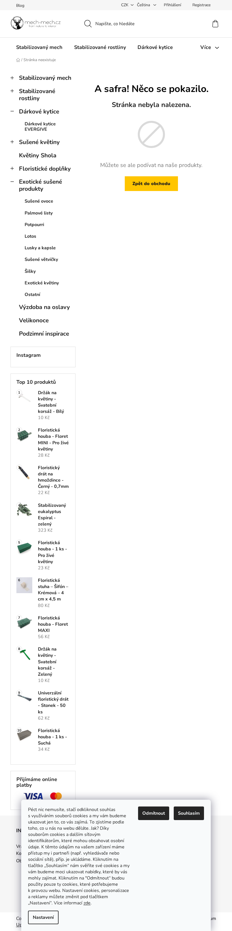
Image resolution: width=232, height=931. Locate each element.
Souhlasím (189, 813)
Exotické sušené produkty (40, 185)
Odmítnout (153, 813)
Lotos (30, 236)
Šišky (30, 271)
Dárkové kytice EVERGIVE (40, 126)
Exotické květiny (42, 283)
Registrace (201, 5)
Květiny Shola (37, 155)
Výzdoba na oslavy (44, 307)
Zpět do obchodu (151, 184)
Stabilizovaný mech (45, 78)
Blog (20, 5)
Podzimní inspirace (44, 334)
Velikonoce (34, 320)
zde (87, 903)
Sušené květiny (39, 142)
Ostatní (32, 294)
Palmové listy (39, 213)
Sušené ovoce (39, 201)
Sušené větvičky (41, 259)
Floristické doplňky (45, 169)
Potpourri (34, 225)
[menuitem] (39, 47)
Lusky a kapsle (40, 248)
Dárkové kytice (39, 111)
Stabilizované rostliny (37, 94)
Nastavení (43, 917)
